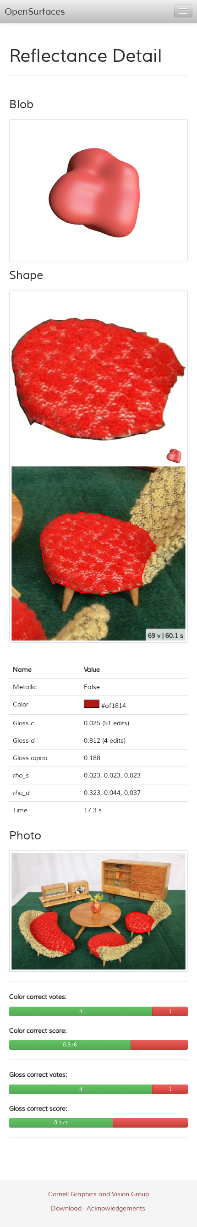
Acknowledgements (116, 1208)
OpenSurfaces (35, 11)
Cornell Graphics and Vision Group (98, 1194)
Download (66, 1208)
